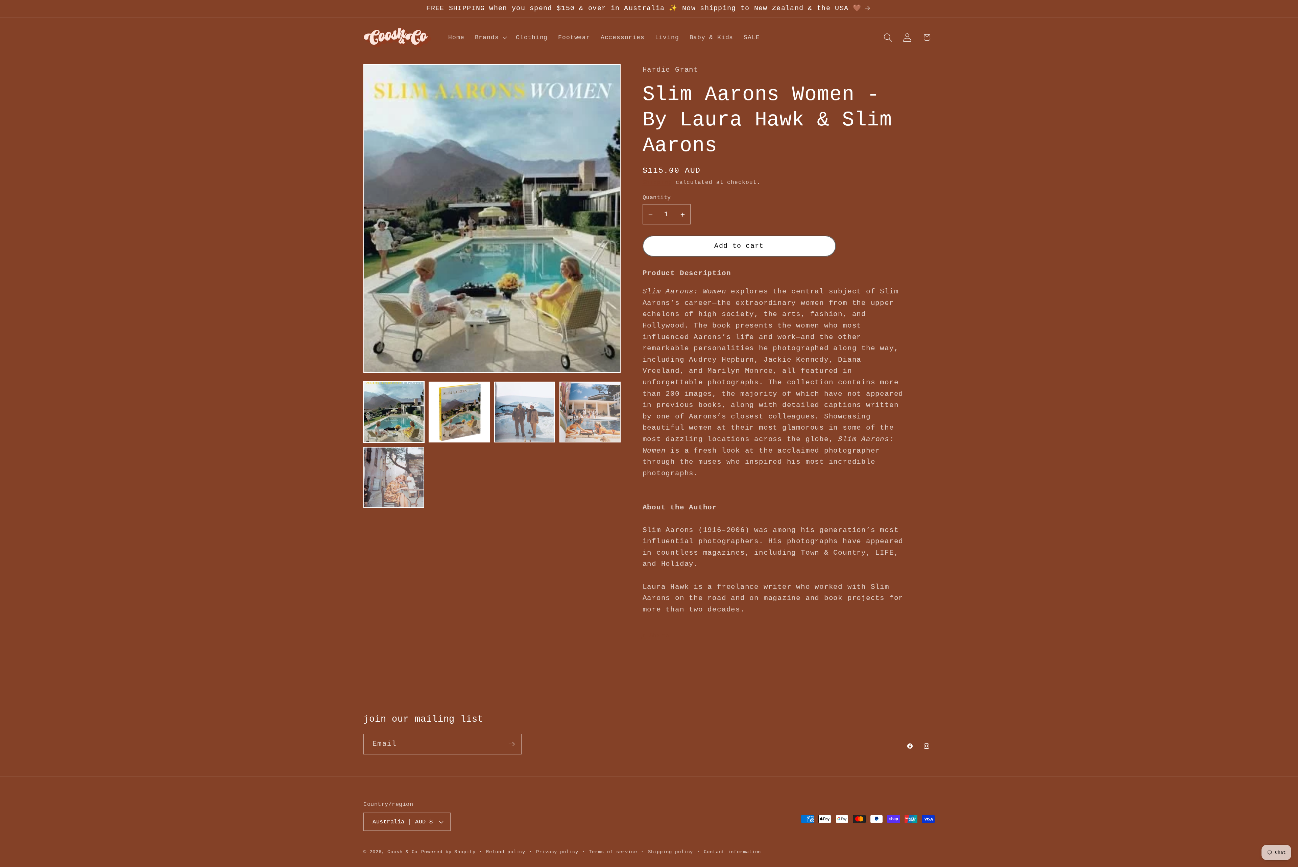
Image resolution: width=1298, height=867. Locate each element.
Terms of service (613, 851)
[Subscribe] (511, 744)
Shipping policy (670, 851)
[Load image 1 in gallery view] (393, 412)
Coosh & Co (402, 851)
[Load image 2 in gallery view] (459, 412)
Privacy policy (557, 851)
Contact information (732, 851)
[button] (490, 37)
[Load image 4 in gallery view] (589, 412)
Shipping (657, 183)
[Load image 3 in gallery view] (524, 412)
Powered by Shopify (448, 851)
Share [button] (659, 635)
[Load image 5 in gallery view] (393, 477)
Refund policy (505, 851)
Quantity (657, 197)
